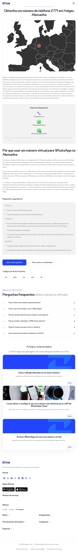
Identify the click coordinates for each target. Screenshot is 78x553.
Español (11, 509)
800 (14, 277)
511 (24, 277)
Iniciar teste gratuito (14, 262)
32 (6, 277)
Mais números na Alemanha (42, 262)
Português (20, 509)
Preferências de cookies (54, 549)
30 (41, 277)
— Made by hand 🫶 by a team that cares (46, 544)
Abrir (70, 383)
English (4, 509)
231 (32, 277)
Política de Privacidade (37, 549)
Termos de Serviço (22, 549)
